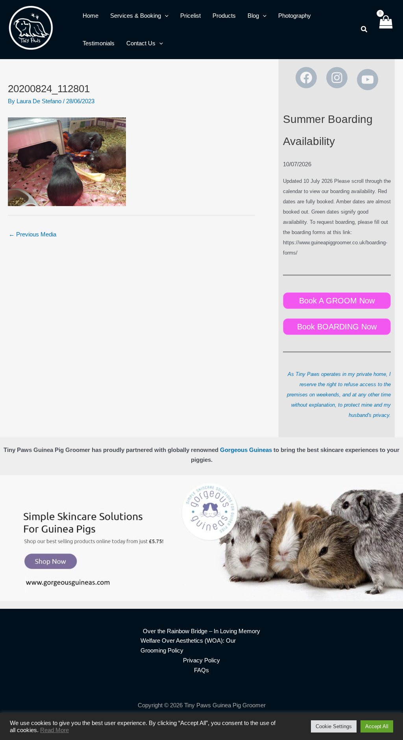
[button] (164, 16)
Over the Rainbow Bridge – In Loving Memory (201, 631)
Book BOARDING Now (337, 326)
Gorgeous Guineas (246, 449)
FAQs (201, 670)
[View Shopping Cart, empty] (385, 29)
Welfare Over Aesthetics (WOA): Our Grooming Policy (188, 645)
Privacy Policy (201, 660)
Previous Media (32, 234)
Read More (54, 730)
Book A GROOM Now (337, 300)
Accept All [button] (376, 726)
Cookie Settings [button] (334, 726)
